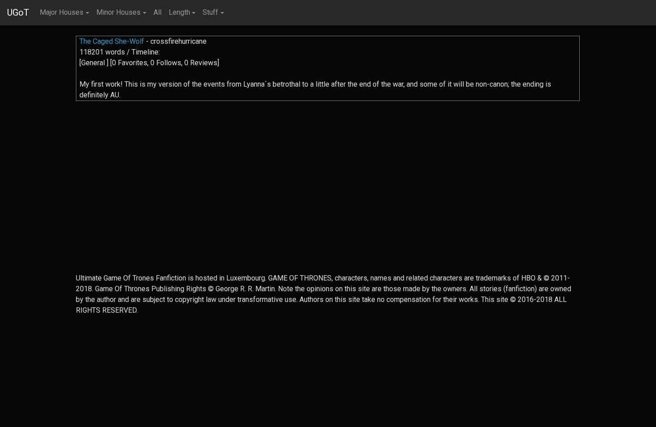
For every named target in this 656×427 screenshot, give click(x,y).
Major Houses (61, 12)
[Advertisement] (328, 210)
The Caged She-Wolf (111, 41)
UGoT (18, 12)
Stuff (210, 12)
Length (179, 12)
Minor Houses (118, 12)
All (158, 12)
